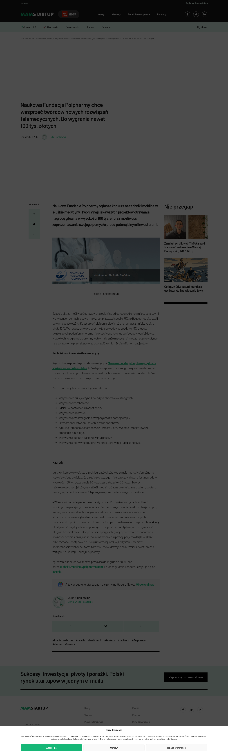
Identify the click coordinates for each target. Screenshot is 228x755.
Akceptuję (51, 747)
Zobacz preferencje (176, 747)
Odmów (114, 747)
